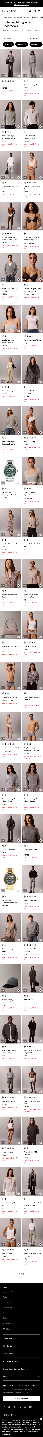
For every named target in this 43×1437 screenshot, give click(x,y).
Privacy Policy (30, 1432)
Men (22, 5)
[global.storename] (9, 10)
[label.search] (30, 11)
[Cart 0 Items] (34, 11)
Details (27, 5)
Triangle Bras (26, 30)
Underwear (7, 17)
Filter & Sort (36, 38)
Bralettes (15, 30)
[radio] (3, 81)
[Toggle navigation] (39, 11)
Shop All (6, 30)
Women (17, 5)
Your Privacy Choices (10, 1432)
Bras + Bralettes (24, 17)
